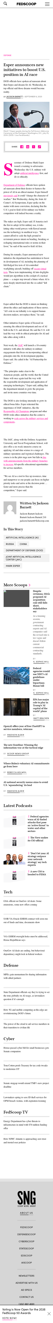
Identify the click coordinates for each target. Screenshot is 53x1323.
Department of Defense (14, 184)
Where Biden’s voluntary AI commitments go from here (26, 765)
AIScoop (26, 1262)
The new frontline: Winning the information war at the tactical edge (23, 746)
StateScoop (26, 1248)
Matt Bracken (41, 718)
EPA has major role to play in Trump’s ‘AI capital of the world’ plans (41, 705)
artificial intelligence (29, 173)
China (23, 543)
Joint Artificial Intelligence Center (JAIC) (23, 558)
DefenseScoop (26, 1234)
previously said (11, 195)
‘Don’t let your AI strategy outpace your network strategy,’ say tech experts (38, 859)
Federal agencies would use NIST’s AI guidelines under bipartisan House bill (41, 677)
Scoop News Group (18, 753)
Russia (10, 543)
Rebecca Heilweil (17, 772)
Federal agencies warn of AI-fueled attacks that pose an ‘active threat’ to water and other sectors (38, 824)
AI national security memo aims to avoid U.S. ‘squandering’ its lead (26, 784)
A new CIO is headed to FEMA (37, 873)
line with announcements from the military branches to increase (26, 461)
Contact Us (26, 1296)
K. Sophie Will (41, 661)
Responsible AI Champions (16, 411)
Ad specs (26, 1289)
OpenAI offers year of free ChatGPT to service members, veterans (24, 728)
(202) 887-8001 (26, 1303)
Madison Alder (15, 734)
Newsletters (26, 1275)
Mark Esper (13, 565)
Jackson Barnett (14, 96)
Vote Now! (9, 1317)
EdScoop (26, 1255)
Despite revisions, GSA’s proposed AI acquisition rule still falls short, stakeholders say (41, 601)
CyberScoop (26, 1241)
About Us (26, 1212)
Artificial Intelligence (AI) (22, 537)
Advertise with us (27, 1282)
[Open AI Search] (9, 3)
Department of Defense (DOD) (24, 550)
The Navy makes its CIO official (38, 839)
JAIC (20, 345)
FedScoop (26, 1227)
